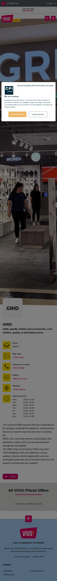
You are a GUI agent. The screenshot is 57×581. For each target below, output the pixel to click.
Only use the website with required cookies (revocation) (35, 85)
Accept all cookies (17, 114)
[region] (28, 101)
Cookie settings (38, 114)
